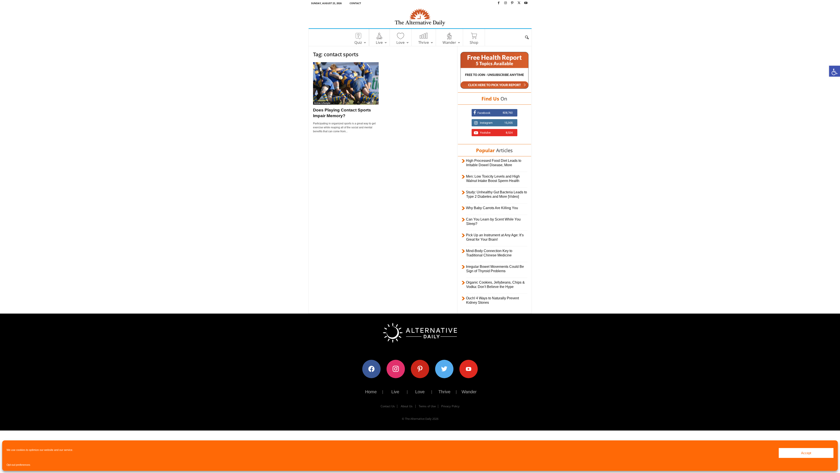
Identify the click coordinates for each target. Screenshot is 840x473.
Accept (806, 453)
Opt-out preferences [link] (18, 464)
